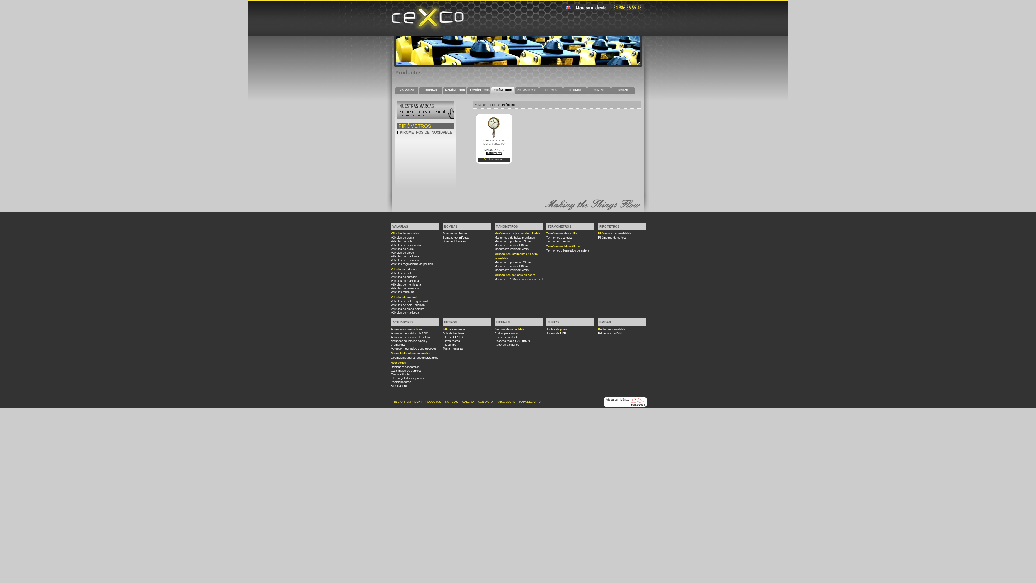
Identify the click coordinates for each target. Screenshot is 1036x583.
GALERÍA (468, 401)
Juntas (599, 90)
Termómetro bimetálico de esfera (567, 250)
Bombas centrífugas (456, 237)
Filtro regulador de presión (408, 378)
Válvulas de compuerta (406, 245)
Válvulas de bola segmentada (410, 301)
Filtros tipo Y (451, 344)
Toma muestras (453, 348)
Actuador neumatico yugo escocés (414, 348)
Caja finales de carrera (406, 370)
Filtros (551, 90)
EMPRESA (413, 401)
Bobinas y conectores (405, 366)
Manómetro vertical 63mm (512, 248)
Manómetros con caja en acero (515, 274)
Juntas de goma (556, 329)
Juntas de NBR (556, 333)
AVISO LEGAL (506, 401)
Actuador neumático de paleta (410, 337)
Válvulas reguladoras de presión (412, 264)
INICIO (398, 401)
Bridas (623, 90)
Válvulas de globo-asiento (407, 308)
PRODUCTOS (432, 401)
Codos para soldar (507, 333)
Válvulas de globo (402, 252)
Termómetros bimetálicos (563, 246)
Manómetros (455, 90)
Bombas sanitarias (455, 233)
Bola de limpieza (453, 333)
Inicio (493, 104)
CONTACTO (485, 401)
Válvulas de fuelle (402, 248)
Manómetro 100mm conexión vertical (519, 279)
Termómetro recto (558, 241)
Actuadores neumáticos (406, 329)
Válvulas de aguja (402, 237)
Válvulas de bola (401, 241)
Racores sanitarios (507, 344)
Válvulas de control (404, 297)
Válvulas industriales (405, 233)
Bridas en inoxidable (611, 329)
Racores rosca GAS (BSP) (512, 341)
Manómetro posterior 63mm (513, 241)
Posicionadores (401, 382)
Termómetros (479, 90)
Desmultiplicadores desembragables (414, 357)
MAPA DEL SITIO (530, 401)
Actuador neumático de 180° (409, 333)
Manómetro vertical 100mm (512, 245)
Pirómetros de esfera (612, 237)
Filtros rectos (451, 341)
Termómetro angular (559, 237)
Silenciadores (399, 385)
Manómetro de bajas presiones (515, 237)
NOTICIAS (451, 401)
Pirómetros (503, 90)
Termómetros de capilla (561, 233)
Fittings (575, 90)
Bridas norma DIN (610, 333)
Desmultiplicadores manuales (410, 353)
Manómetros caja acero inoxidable (517, 233)
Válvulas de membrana (406, 284)
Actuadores (526, 90)
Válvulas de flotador (404, 277)
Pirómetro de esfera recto (494, 142)
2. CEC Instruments (495, 151)
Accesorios (398, 362)
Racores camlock (506, 337)
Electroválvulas (401, 374)
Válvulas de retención (405, 260)
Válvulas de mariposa (405, 256)
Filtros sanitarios (454, 329)
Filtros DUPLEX (453, 337)
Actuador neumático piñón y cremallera (409, 342)
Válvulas (407, 90)
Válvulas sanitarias (404, 268)
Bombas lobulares (454, 241)
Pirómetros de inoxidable (426, 132)
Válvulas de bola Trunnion (408, 305)
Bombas (431, 90)
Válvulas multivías (402, 292)
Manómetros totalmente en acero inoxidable (516, 256)
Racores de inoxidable (509, 329)
